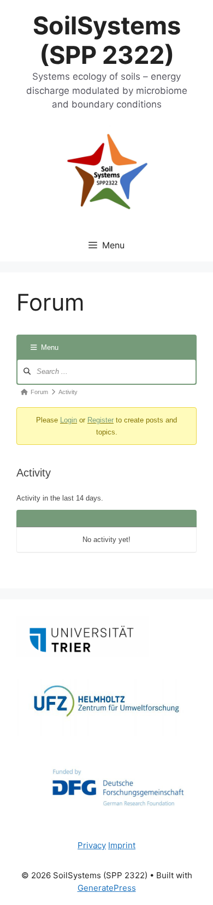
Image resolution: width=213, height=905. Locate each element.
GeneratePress (107, 888)
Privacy (92, 845)
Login (68, 420)
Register (100, 420)
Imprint (121, 845)
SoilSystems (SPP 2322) (107, 40)
